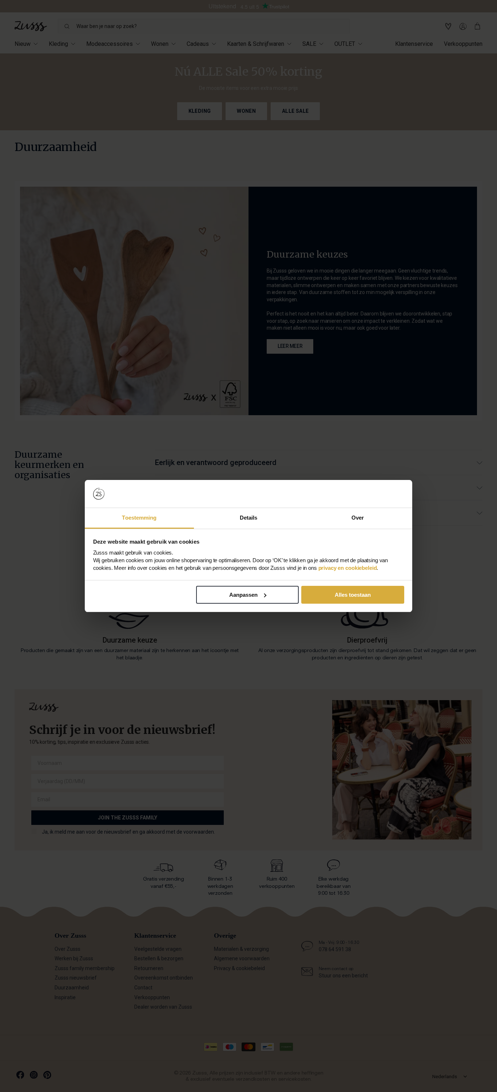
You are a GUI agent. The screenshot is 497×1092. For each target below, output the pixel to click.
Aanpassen (243, 595)
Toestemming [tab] (139, 518)
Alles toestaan (353, 595)
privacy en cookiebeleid (347, 568)
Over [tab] (357, 518)
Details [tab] (249, 518)
